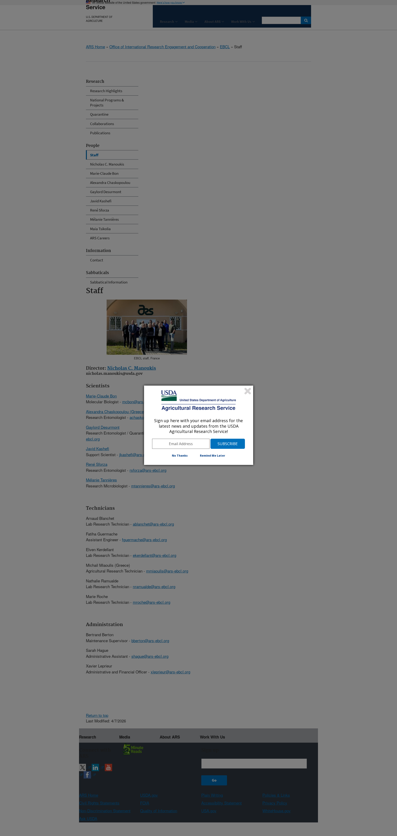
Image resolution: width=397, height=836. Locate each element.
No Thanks (180, 456)
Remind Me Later (212, 456)
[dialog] (198, 425)
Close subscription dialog (247, 391)
